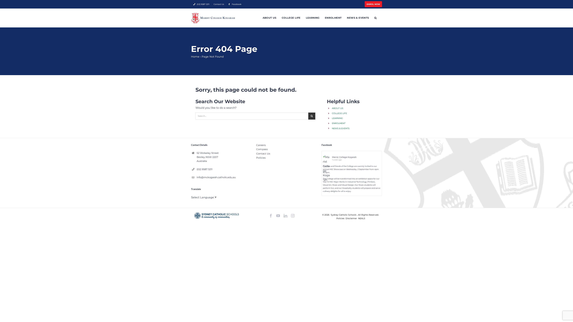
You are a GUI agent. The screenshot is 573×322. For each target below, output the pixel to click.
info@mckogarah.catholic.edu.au (216, 177)
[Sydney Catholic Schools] (216, 215)
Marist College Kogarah (344, 157)
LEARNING (337, 118)
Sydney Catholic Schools (344, 214)
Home (195, 56)
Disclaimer (352, 218)
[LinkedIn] (285, 216)
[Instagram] (293, 215)
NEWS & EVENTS (340, 128)
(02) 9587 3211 (204, 169)
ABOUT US (337, 108)
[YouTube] (278, 216)
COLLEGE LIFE (339, 113)
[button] (375, 17)
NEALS (361, 218)
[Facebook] (271, 216)
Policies (340, 218)
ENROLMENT (338, 123)
